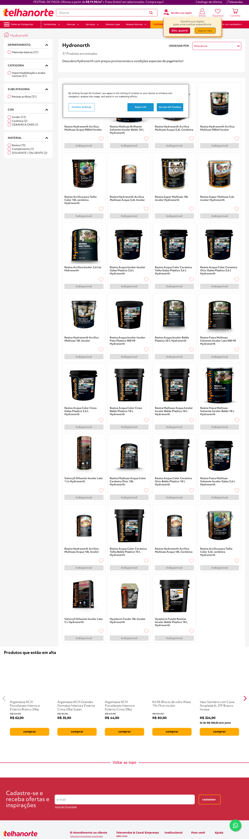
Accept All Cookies (170, 107)
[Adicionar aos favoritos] (101, 138)
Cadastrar (209, 799)
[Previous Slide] (4, 698)
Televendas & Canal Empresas (137, 832)
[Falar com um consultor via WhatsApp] (235, 825)
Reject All (140, 107)
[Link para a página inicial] (6, 34)
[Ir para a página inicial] (28, 13)
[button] (22, 24)
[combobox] (106, 12)
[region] (126, 101)
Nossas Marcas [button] (134, 24)
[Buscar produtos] (151, 12)
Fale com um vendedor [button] (227, 24)
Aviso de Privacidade (66, 807)
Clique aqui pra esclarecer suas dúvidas (86, 836)
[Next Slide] (245, 698)
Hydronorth (19, 35)
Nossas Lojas (113, 24)
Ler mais (68, 66)
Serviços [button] (90, 24)
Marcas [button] (71, 24)
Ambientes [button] (50, 24)
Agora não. (205, 30)
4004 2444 (121, 836)
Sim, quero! (180, 30)
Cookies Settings (81, 107)
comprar (29, 731)
